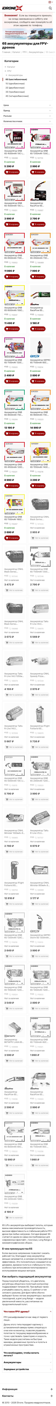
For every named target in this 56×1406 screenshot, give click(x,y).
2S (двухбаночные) (15, 87)
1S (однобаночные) (15, 83)
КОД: (6, 157)
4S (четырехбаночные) (17, 96)
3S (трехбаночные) (15, 92)
